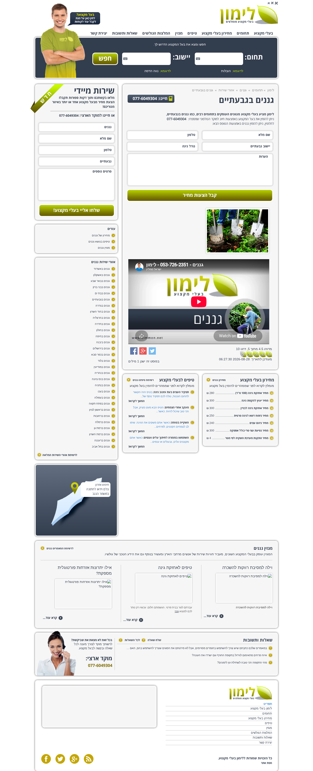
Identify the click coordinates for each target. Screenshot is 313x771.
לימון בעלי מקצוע (261, 708)
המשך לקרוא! (137, 401)
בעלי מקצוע (263, 33)
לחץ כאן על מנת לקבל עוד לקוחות (85, 18)
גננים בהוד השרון (100, 311)
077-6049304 (100, 665)
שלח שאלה (152, 640)
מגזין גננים (104, 247)
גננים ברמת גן (102, 428)
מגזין (179, 33)
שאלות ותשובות (124, 33)
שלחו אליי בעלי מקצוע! (76, 210)
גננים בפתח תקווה (99, 403)
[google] (74, 759)
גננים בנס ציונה (101, 379)
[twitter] (60, 759)
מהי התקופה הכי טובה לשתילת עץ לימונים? (242, 662)
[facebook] (46, 759)
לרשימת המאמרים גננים (57, 548)
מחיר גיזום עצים (259, 423)
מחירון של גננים (101, 235)
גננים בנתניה (102, 385)
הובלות (226, 71)
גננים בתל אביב (101, 446)
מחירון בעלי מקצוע (217, 33)
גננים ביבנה (103, 342)
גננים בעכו (104, 391)
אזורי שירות (226, 90)
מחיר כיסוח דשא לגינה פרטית (251, 416)
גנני (177, 611)
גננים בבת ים (102, 293)
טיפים (192, 33)
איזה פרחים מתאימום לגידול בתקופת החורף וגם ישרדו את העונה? (229, 655)
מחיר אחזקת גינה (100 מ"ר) (251, 393)
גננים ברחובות (101, 416)
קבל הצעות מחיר (200, 195)
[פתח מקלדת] (198, 58)
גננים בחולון (103, 330)
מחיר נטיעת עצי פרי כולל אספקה (249, 430)
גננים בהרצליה (101, 317)
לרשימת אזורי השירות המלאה (57, 455)
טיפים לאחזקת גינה (175, 567)
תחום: (256, 57)
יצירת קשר (98, 33)
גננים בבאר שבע (100, 281)
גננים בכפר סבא (100, 354)
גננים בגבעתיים (101, 299)
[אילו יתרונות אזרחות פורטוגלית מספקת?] (77, 595)
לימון (270, 90)
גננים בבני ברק (101, 287)
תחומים (243, 33)
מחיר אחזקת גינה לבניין (254, 408)
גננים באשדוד (102, 268)
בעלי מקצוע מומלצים (239, 22)
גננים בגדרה (103, 305)
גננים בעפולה (102, 397)
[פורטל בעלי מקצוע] (249, 14)
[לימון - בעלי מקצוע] (250, 693)
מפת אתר (266, 763)
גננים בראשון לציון (99, 409)
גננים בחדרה (102, 324)
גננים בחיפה (103, 336)
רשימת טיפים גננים (141, 380)
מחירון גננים (216, 380)
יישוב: (183, 57)
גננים (243, 90)
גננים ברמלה (102, 422)
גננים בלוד (104, 360)
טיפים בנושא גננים (99, 241)
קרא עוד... (213, 616)
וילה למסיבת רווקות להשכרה (247, 567)
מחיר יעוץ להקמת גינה (255, 400)
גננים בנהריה (102, 373)
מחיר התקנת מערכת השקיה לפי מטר (246, 438)
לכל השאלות (130, 640)
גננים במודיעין (102, 367)
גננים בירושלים (101, 348)
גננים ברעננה (102, 440)
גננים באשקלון (101, 275)
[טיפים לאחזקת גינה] (157, 589)
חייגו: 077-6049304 (150, 98)
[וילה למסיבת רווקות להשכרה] (238, 589)
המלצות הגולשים (156, 33)
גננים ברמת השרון (99, 434)
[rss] (88, 759)
